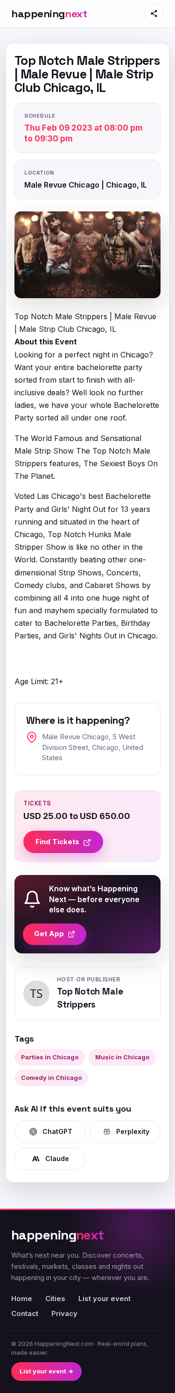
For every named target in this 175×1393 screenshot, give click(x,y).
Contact (24, 1313)
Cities (55, 1298)
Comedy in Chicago (51, 1077)
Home (21, 1298)
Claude (57, 1158)
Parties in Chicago (49, 1057)
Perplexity (132, 1131)
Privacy (64, 1313)
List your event (104, 1298)
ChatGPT (57, 1131)
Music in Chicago (122, 1057)
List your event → (46, 1371)
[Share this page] (154, 13)
